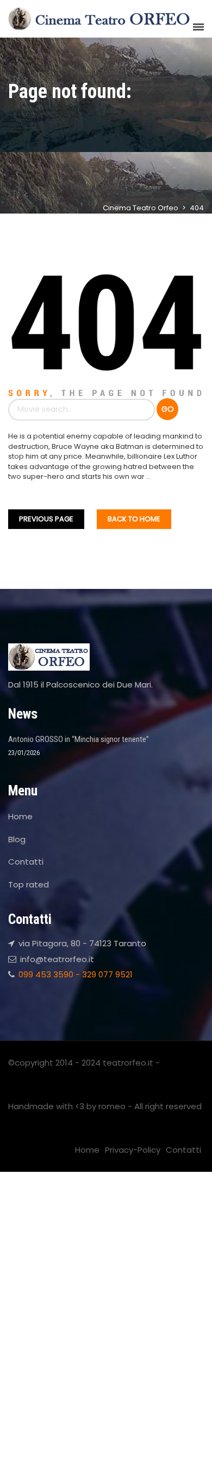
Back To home (134, 519)
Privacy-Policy (132, 1149)
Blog (17, 839)
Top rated (28, 884)
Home (20, 816)
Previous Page (46, 519)
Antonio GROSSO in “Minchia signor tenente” (78, 739)
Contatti (25, 861)
